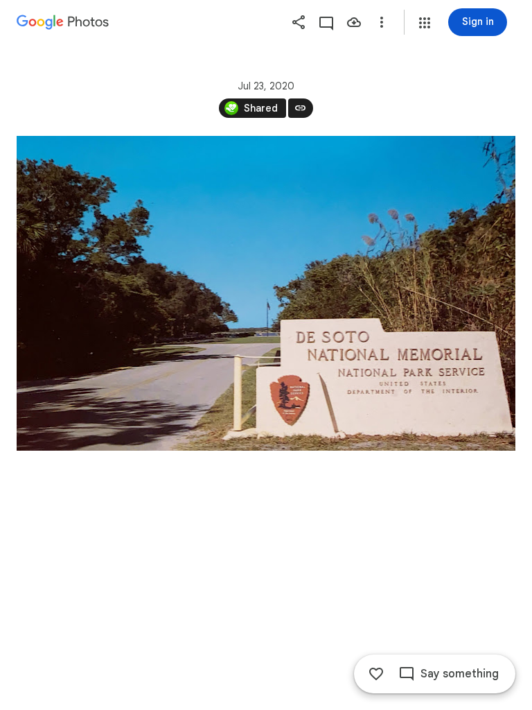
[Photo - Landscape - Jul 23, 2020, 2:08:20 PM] (266, 293)
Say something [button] (459, 674)
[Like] (376, 674)
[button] (424, 23)
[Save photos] (354, 22)
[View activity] (326, 22)
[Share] (298, 22)
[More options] (382, 22)
